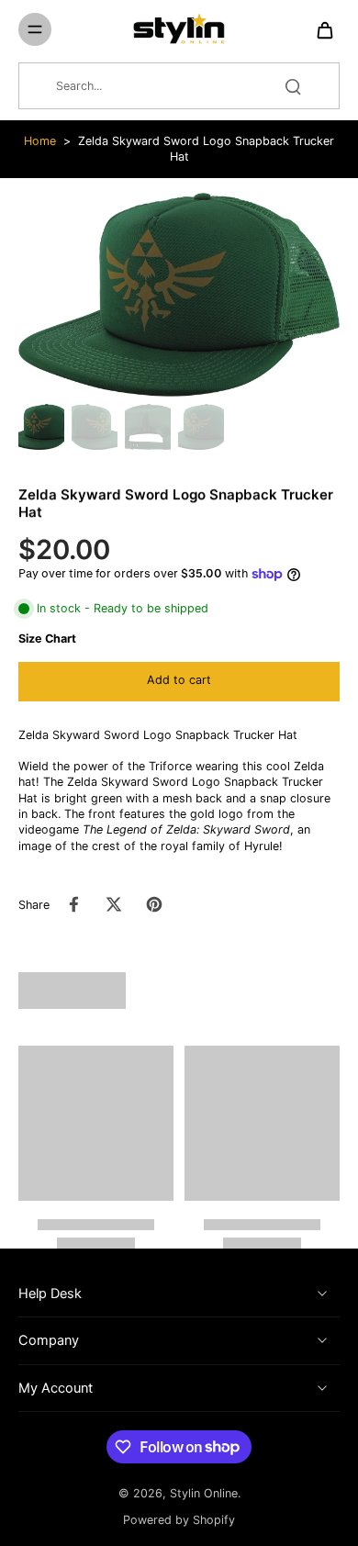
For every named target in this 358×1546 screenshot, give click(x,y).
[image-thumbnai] (41, 427)
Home (40, 141)
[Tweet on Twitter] (114, 904)
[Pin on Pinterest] (154, 904)
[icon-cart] (319, 29)
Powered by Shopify (179, 1520)
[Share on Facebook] (73, 904)
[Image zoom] (179, 295)
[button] (179, 681)
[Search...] (293, 86)
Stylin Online (204, 1493)
